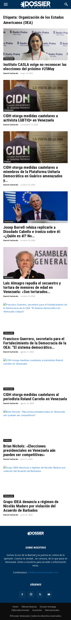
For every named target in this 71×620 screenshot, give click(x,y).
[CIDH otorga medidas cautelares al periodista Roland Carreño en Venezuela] (35, 374)
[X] (40, 594)
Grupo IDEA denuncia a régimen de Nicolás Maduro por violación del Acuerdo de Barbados (30, 506)
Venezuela (8, 277)
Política (7, 161)
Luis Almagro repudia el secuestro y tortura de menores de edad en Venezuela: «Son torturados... (32, 287)
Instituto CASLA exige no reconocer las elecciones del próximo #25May (35, 66)
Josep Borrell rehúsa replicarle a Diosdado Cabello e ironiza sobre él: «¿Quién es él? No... (32, 231)
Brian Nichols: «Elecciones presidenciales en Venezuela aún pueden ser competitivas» (29, 450)
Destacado (8, 59)
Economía (37, 610)
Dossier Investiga (48, 606)
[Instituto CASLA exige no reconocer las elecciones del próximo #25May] (35, 44)
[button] (66, 4)
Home (15, 606)
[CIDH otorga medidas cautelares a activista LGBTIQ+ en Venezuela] (35, 96)
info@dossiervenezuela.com (43, 572)
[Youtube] (49, 594)
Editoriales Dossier (20, 610)
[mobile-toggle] (5, 4)
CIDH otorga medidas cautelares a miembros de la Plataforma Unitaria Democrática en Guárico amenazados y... (32, 174)
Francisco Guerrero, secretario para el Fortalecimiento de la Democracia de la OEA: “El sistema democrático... (34, 343)
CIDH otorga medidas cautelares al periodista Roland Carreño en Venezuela (35, 396)
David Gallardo (10, 73)
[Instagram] (31, 594)
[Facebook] (22, 594)
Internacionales (52, 610)
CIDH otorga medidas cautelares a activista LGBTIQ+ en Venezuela (30, 118)
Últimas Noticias (29, 606)
